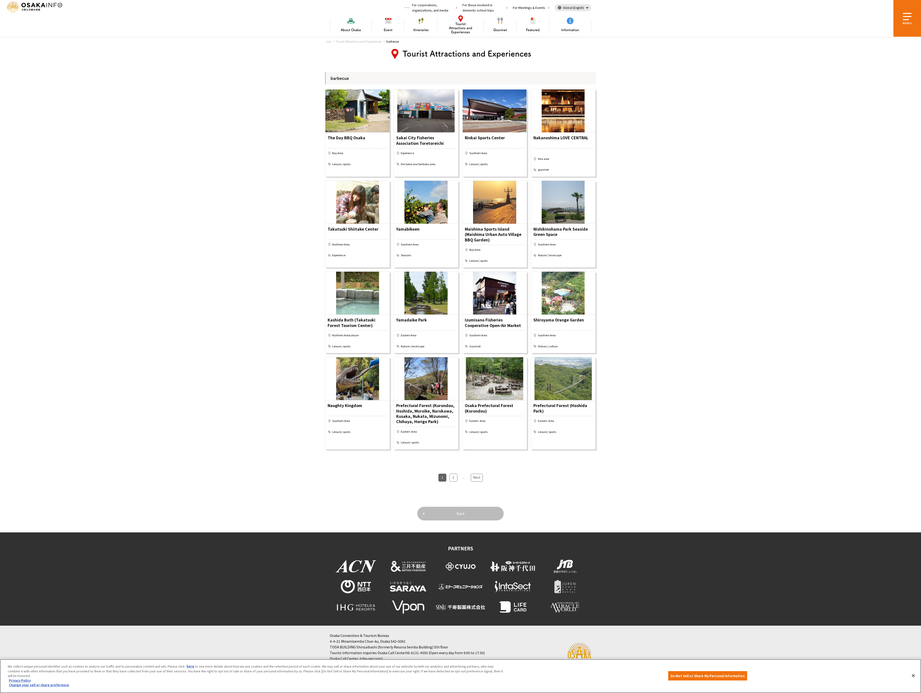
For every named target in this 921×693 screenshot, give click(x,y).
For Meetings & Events (529, 7)
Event (388, 30)
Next (476, 477)
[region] (460, 676)
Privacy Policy (20, 680)
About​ (351, 30)
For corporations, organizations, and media (430, 7)
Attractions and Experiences (460, 28)
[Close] (913, 675)
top (328, 41)
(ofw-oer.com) (371, 658)
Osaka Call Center (344, 658)
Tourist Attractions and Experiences (359, 41)
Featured (533, 30)
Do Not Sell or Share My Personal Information (708, 675)
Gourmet (500, 30)
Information (570, 30)
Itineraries (421, 30)
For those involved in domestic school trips (478, 7)
